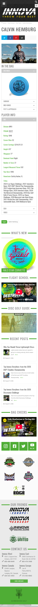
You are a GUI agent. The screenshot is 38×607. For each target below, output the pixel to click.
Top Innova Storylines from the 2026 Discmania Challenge (17, 391)
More (16, 354)
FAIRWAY (6, 101)
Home (4, 23)
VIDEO (5, 212)
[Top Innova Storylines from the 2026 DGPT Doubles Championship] (6, 375)
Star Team (18, 23)
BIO (5, 119)
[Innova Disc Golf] (19, 13)
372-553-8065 (27, 576)
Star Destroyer (19, 84)
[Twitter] (23, 446)
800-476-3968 (27, 561)
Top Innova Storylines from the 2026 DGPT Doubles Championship (17, 368)
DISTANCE (7, 70)
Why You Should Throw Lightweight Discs (19, 346)
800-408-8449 (9, 561)
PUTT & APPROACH (10, 109)
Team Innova (11, 23)
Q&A (5, 208)
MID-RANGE (7, 105)
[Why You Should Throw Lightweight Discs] (6, 352)
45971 (11, 131)
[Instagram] (5, 446)
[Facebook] (14, 446)
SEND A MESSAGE (19, 581)
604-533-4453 (9, 576)
